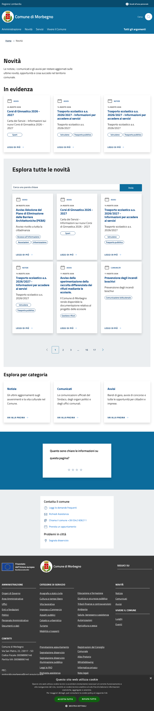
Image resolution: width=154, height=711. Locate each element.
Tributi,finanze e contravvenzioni (94, 604)
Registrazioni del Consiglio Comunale (91, 649)
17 (94, 350)
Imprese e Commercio (51, 609)
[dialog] (77, 693)
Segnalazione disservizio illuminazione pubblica (52, 660)
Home (8, 41)
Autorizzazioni (85, 620)
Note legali (83, 673)
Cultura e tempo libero (51, 598)
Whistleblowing (85, 662)
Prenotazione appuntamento (54, 647)
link (105, 693)
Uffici (4, 604)
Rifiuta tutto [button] (89, 699)
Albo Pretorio (84, 656)
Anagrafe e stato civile (51, 593)
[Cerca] (148, 16)
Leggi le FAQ (46, 667)
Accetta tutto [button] (65, 699)
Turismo (44, 625)
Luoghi (119, 619)
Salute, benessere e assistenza (93, 615)
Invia (130, 188)
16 (86, 350)
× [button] (150, 678)
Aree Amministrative (12, 598)
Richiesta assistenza (50, 673)
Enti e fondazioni (10, 609)
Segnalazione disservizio (52, 652)
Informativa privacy (87, 667)
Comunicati (116, 267)
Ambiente (83, 609)
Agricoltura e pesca (87, 625)
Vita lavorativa (47, 604)
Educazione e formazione (90, 593)
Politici (5, 615)
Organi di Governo (11, 593)
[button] (77, 705)
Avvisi (16, 101)
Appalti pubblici (47, 615)
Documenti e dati (10, 625)
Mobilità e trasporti (49, 631)
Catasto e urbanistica (50, 620)
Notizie (117, 101)
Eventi (119, 624)
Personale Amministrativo (15, 620)
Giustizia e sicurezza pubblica (92, 598)
